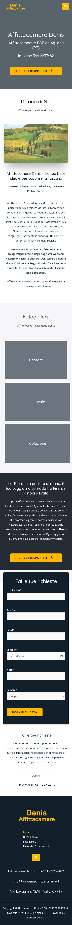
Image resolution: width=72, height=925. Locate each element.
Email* (10, 630)
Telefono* (12, 610)
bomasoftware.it (36, 917)
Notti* (10, 669)
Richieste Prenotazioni (36, 846)
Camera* (12, 690)
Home (26, 832)
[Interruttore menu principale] (65, 6)
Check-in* (12, 649)
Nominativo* (14, 590)
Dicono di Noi (30, 836)
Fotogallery (29, 841)
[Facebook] (36, 857)
